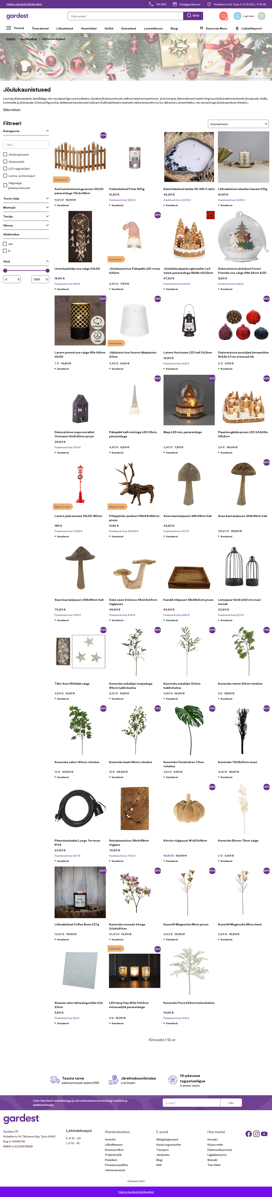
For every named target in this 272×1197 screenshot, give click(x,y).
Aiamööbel (89, 28)
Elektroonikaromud (219, 1149)
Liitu (231, 1103)
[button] (135, 16)
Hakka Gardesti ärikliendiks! (24, 4)
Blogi (174, 28)
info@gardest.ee (190, 4)
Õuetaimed (40, 28)
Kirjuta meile (215, 1144)
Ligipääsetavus (217, 1154)
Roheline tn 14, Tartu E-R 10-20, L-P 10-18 (240, 4)
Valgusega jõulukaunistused (19, 185)
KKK (159, 1165)
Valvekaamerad (115, 1170)
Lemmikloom (153, 28)
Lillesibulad (65, 28)
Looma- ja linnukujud (21, 175)
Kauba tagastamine (168, 1144)
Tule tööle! (213, 1165)
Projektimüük (113, 1154)
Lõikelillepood (252, 28)
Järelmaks (163, 1154)
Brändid (212, 1160)
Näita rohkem (11, 109)
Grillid (109, 28)
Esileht (11, 38)
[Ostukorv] (262, 16)
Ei (9, 251)
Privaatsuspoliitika (116, 1165)
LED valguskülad (18, 168)
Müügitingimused (167, 1139)
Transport (162, 1149)
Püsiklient (111, 1160)
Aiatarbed (128, 28)
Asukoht (110, 1139)
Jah (10, 244)
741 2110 (161, 4)
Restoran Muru (216, 28)
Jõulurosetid (16, 161)
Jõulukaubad (28, 38)
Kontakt (212, 1139)
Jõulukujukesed (18, 154)
